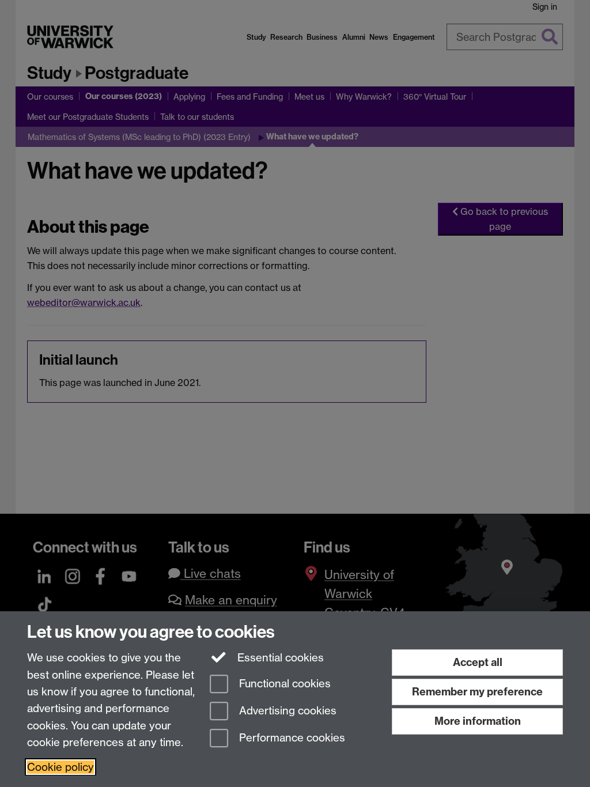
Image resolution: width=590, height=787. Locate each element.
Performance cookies (290, 737)
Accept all (477, 662)
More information (477, 721)
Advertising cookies (286, 710)
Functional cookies (283, 684)
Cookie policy (60, 767)
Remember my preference (477, 691)
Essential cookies (279, 657)
